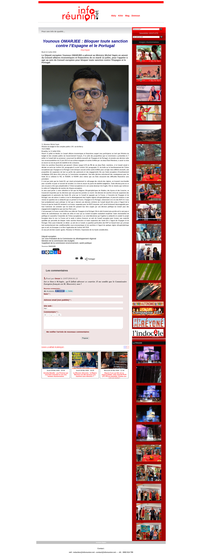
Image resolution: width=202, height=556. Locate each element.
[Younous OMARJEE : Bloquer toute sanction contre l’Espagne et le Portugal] (85, 65)
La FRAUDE (137, 343)
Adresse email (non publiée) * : (57, 300)
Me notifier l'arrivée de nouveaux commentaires (67, 332)
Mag (127, 15)
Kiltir (121, 15)
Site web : (48, 306)
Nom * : (47, 294)
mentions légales (101, 542)
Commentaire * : (51, 312)
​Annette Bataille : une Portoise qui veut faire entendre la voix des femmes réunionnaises (55, 374)
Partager (91, 259)
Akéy (114, 15)
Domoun (136, 15)
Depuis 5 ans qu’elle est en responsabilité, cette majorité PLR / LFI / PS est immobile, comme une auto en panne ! (114, 374)
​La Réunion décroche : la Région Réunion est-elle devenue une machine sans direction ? (85, 374)
